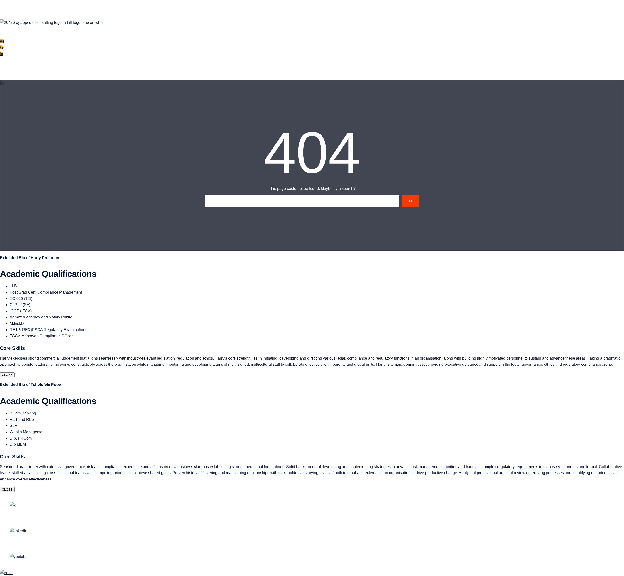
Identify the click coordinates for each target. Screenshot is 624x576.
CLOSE (7, 375)
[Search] (410, 201)
